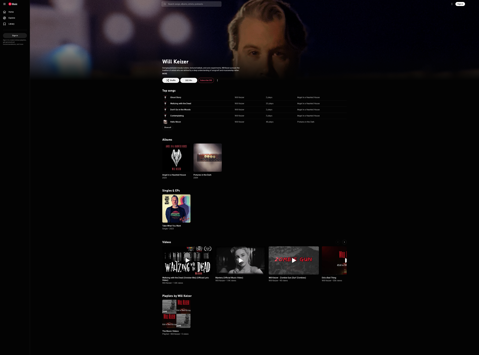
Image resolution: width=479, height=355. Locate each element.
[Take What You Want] (176, 208)
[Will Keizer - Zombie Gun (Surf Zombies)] (294, 260)
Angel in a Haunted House (308, 97)
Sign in (460, 4)
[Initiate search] (165, 4)
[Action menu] (217, 80)
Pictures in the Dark (305, 122)
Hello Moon (175, 122)
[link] (15, 12)
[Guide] (4, 3)
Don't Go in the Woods (180, 109)
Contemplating (177, 116)
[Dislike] (336, 97)
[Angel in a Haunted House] (176, 157)
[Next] (344, 242)
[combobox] (194, 3)
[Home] (12, 3)
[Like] (330, 97)
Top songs (169, 90)
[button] (164, 74)
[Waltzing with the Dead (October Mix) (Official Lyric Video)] (187, 260)
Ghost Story (175, 97)
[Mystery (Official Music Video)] (240, 260)
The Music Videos (170, 331)
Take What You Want (171, 226)
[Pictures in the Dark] (207, 157)
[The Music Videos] (176, 314)
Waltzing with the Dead (180, 103)
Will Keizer (239, 97)
